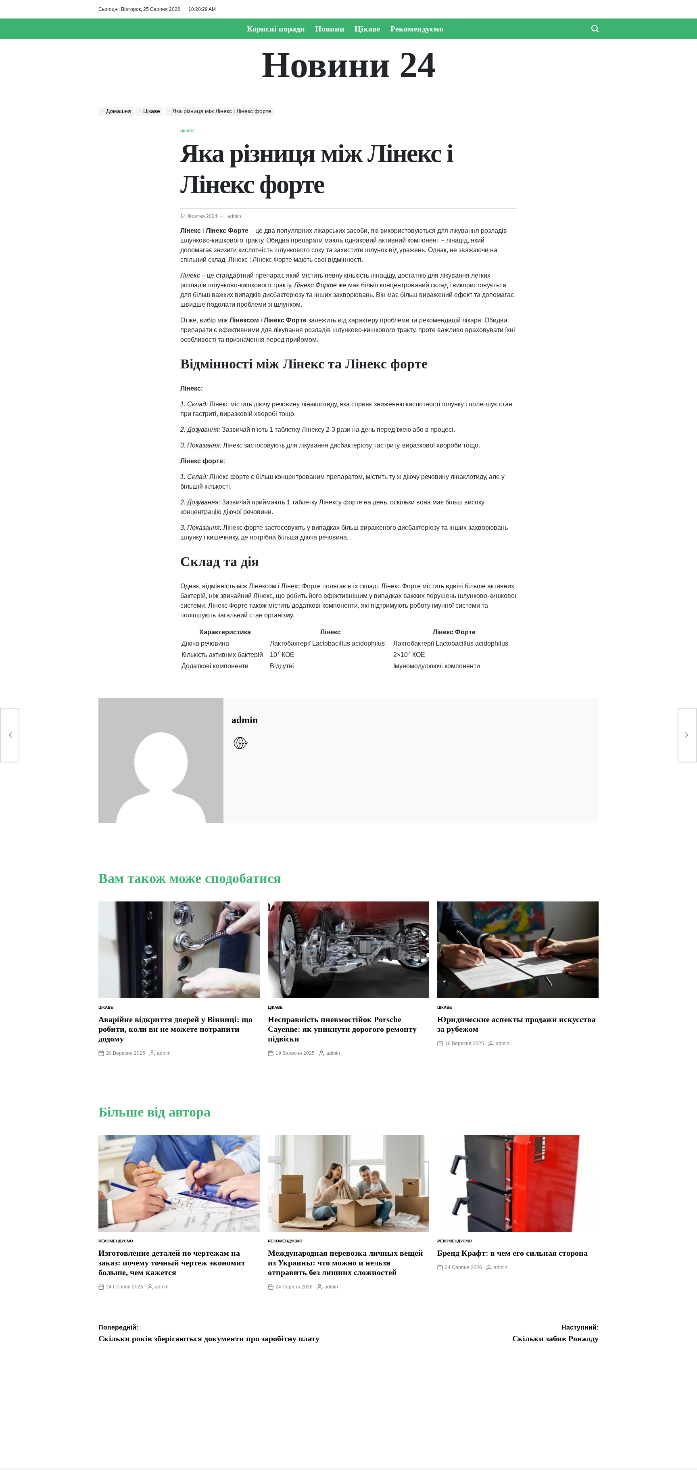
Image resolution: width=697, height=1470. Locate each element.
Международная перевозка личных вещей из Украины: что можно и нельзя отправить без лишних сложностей (345, 1262)
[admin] (160, 760)
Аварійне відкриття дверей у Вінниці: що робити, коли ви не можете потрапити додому (175, 1029)
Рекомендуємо (416, 28)
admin (234, 216)
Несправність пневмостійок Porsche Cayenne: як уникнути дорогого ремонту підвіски (342, 1029)
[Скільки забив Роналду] (687, 735)
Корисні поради (276, 28)
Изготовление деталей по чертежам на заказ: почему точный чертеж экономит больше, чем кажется (171, 1262)
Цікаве (367, 28)
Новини (329, 28)
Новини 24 (349, 65)
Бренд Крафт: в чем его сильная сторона (512, 1252)
